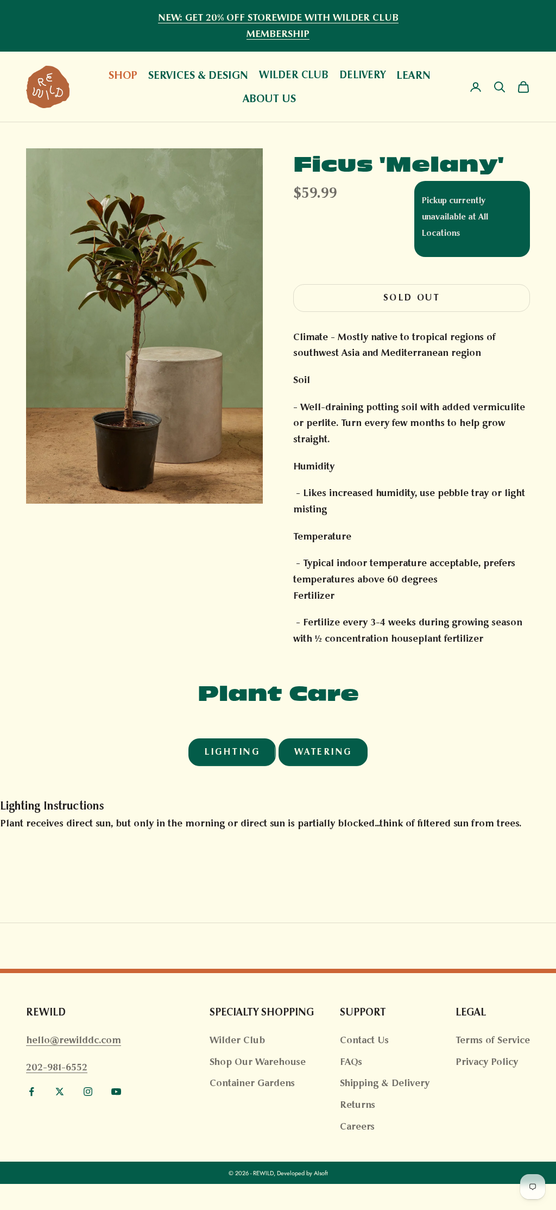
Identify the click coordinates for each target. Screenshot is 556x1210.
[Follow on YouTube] (116, 1091)
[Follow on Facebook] (31, 1091)
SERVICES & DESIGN (198, 74)
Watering (323, 751)
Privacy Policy (487, 1062)
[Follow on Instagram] (88, 1091)
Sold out (411, 297)
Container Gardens (252, 1083)
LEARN (413, 74)
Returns (357, 1105)
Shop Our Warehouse (258, 1062)
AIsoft (321, 1173)
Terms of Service (493, 1040)
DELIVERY (362, 74)
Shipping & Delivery (384, 1083)
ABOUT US (269, 98)
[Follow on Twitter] (59, 1091)
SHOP (123, 74)
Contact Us (364, 1040)
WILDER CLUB (293, 74)
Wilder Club (237, 1040)
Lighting (232, 751)
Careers (357, 1126)
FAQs (351, 1062)
